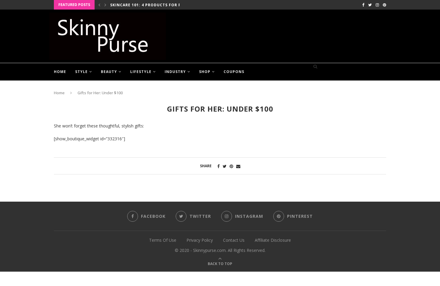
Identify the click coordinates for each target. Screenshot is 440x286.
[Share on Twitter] (225, 166)
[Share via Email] (238, 166)
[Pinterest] (384, 5)
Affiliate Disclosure (273, 240)
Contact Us (234, 240)
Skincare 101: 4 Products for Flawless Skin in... (165, 4)
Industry (175, 71)
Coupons (234, 71)
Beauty (109, 71)
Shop (204, 71)
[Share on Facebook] (218, 166)
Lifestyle (140, 71)
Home (60, 71)
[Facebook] (363, 5)
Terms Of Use (162, 240)
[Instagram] (377, 5)
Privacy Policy (199, 240)
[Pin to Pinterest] (231, 166)
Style (81, 71)
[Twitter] (370, 5)
